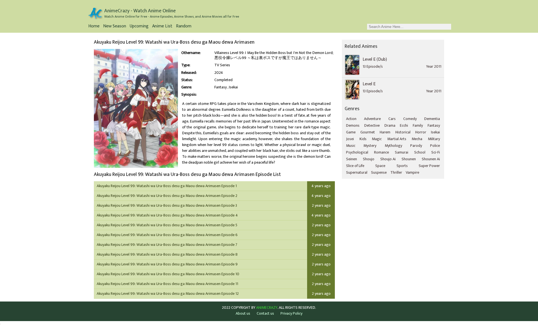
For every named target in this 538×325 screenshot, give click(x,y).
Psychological (357, 152)
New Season (114, 26)
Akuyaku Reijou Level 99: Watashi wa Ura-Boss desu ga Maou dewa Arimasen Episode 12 (168, 293)
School (419, 152)
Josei (350, 139)
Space (380, 165)
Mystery (369, 145)
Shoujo (368, 159)
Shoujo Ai (388, 159)
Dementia (432, 119)
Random (183, 26)
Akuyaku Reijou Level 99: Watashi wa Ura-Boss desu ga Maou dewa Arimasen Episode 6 (167, 235)
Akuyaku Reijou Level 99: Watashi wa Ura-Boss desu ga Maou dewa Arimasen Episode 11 (167, 284)
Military (434, 139)
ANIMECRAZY (266, 308)
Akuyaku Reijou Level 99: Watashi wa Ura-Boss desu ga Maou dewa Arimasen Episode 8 (167, 254)
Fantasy (220, 87)
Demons (353, 125)
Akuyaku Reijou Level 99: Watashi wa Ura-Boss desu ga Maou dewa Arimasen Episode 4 (167, 215)
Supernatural (356, 172)
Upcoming (139, 26)
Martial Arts (396, 139)
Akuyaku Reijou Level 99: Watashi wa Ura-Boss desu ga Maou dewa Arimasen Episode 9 (167, 264)
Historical (403, 132)
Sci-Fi (435, 152)
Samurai (401, 152)
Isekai (233, 87)
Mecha (417, 139)
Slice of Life (355, 165)
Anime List (162, 26)
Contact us (265, 313)
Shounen (409, 159)
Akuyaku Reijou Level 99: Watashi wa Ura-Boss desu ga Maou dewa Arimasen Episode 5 (167, 225)
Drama (389, 125)
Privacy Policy (291, 313)
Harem (385, 132)
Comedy (410, 119)
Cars (392, 119)
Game (351, 132)
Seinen (351, 159)
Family (418, 125)
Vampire (412, 172)
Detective (372, 125)
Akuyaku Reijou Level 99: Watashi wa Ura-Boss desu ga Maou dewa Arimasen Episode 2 (167, 195)
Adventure (372, 119)
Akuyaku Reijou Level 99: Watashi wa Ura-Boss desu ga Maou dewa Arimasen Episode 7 (167, 244)
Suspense (379, 172)
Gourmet (367, 132)
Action (351, 119)
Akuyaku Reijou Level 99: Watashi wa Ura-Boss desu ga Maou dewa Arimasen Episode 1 (167, 186)
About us (243, 313)
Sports (402, 165)
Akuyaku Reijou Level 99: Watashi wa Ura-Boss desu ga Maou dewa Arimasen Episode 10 (168, 274)
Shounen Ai (431, 159)
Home (93, 26)
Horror (420, 132)
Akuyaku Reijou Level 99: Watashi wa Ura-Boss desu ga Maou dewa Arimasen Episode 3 (167, 205)
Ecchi (404, 125)
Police (435, 145)
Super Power (429, 165)
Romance (381, 152)
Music (350, 145)
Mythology (393, 145)
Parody (416, 145)
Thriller (396, 172)
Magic (377, 139)
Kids (363, 139)
